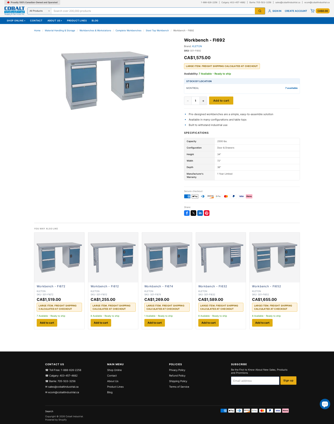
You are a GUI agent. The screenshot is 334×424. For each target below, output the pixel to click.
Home (37, 30)
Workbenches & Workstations (95, 30)
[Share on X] (193, 213)
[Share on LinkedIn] (200, 213)
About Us (54, 20)
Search (49, 411)
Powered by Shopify (56, 419)
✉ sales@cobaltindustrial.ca (61, 386)
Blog (95, 20)
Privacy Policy (177, 370)
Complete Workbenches (128, 30)
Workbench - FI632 (212, 286)
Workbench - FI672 (51, 286)
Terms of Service (179, 386)
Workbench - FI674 (158, 286)
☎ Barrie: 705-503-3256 (60, 381)
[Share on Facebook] (187, 213)
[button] (105, 80)
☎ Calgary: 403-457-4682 (61, 375)
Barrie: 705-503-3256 (260, 2)
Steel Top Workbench (157, 30)
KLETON (197, 46)
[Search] (260, 11)
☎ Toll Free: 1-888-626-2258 (63, 370)
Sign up (288, 380)
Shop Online (16, 20)
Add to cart (221, 100)
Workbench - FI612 (105, 286)
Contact (36, 20)
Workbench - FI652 (266, 286)
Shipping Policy (178, 381)
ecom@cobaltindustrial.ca (317, 2)
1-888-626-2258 (209, 2)
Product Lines (77, 20)
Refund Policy (177, 375)
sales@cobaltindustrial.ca (287, 2)
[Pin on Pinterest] (206, 213)
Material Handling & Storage (60, 30)
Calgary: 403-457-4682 (233, 2)
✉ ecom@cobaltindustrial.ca (62, 392)
